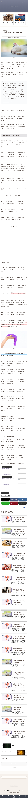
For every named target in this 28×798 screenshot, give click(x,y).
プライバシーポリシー (21, 790)
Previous (1, 19)
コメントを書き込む (14, 763)
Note (8, 492)
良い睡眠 (8, 495)
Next (27, 19)
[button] (22, 503)
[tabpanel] (7, 19)
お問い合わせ (7, 790)
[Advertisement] (14, 242)
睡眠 (3, 492)
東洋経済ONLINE (6, 101)
